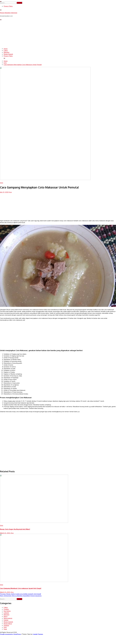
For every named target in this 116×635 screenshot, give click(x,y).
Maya (5, 616)
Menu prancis (8, 618)
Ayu (10, 192)
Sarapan (6, 625)
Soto (1, 183)
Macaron (6, 52)
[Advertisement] (58, 33)
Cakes (6, 50)
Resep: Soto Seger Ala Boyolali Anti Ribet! (15, 529)
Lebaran (6, 613)
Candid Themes (38, 634)
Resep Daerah (8, 54)
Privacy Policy (8, 6)
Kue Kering (7, 611)
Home (6, 49)
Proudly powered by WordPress (10, 634)
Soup (5, 629)
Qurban (6, 620)
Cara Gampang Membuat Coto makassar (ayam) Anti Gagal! (20, 588)
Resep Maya (8, 624)
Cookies (6, 609)
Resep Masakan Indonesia (8, 13)
